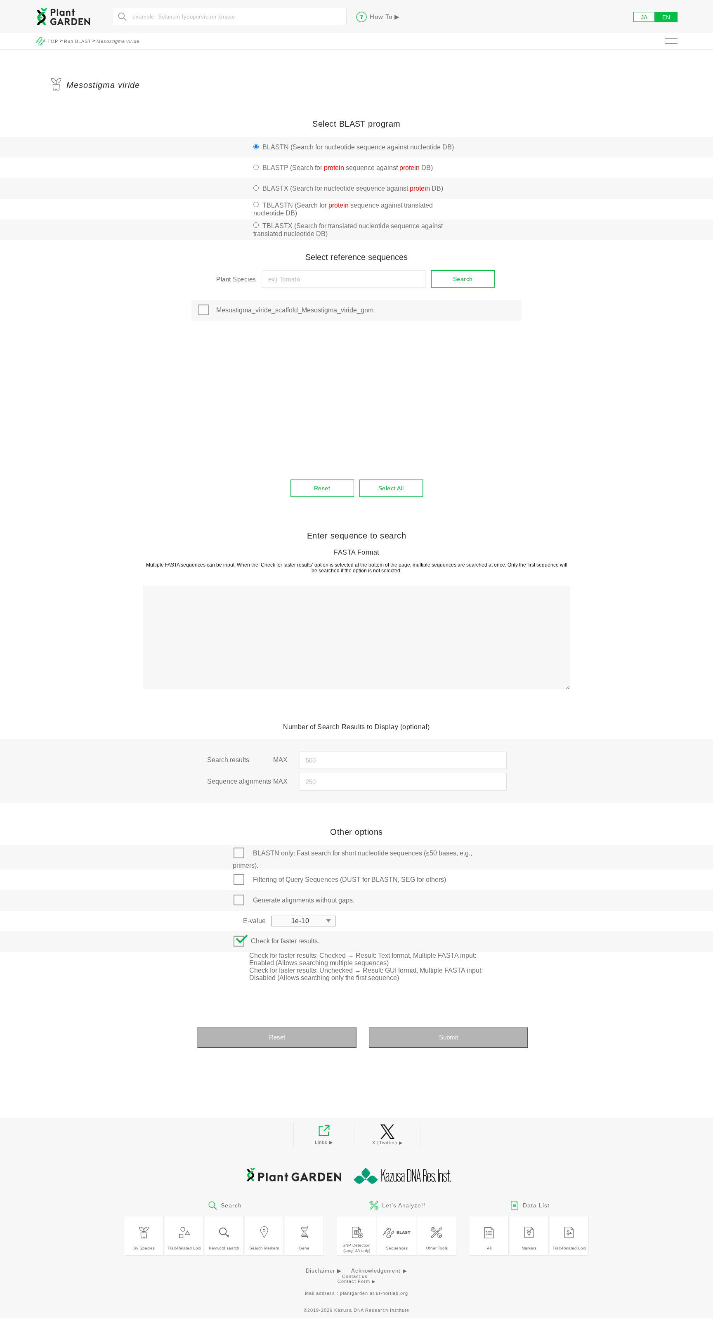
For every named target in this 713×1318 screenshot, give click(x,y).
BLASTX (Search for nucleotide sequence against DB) (352, 188)
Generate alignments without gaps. (303, 900)
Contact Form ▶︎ (356, 1281)
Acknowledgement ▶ (379, 1271)
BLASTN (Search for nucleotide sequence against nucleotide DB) (358, 147)
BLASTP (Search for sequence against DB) (347, 167)
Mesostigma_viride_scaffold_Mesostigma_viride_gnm (294, 310)
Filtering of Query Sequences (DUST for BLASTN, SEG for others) (349, 879)
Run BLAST (77, 41)
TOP (53, 41)
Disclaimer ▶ (324, 1271)
